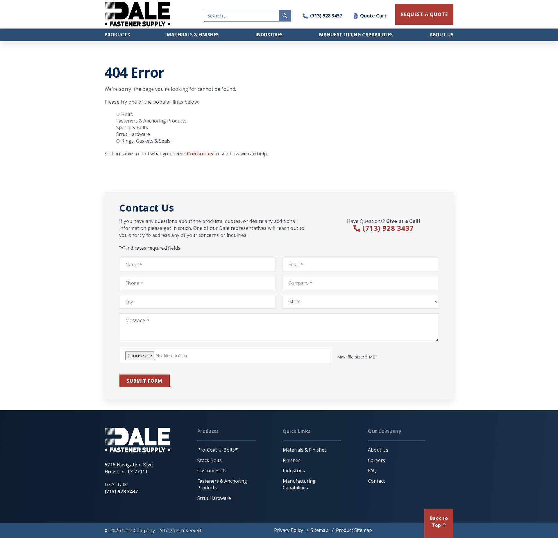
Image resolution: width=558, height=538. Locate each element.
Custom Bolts (212, 470)
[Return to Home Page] (137, 14)
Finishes (292, 460)
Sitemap (319, 530)
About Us (441, 34)
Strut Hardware (133, 134)
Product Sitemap (354, 530)
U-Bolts (124, 114)
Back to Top (439, 521)
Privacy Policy (288, 530)
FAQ (372, 470)
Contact (376, 481)
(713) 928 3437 (326, 16)
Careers (376, 460)
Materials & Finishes (193, 34)
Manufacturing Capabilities (356, 34)
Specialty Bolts (132, 127)
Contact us (200, 153)
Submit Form (144, 381)
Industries (268, 34)
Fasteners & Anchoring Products (151, 121)
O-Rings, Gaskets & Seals (143, 141)
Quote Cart (373, 16)
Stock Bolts (209, 460)
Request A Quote (424, 14)
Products (117, 34)
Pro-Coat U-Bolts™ (217, 450)
